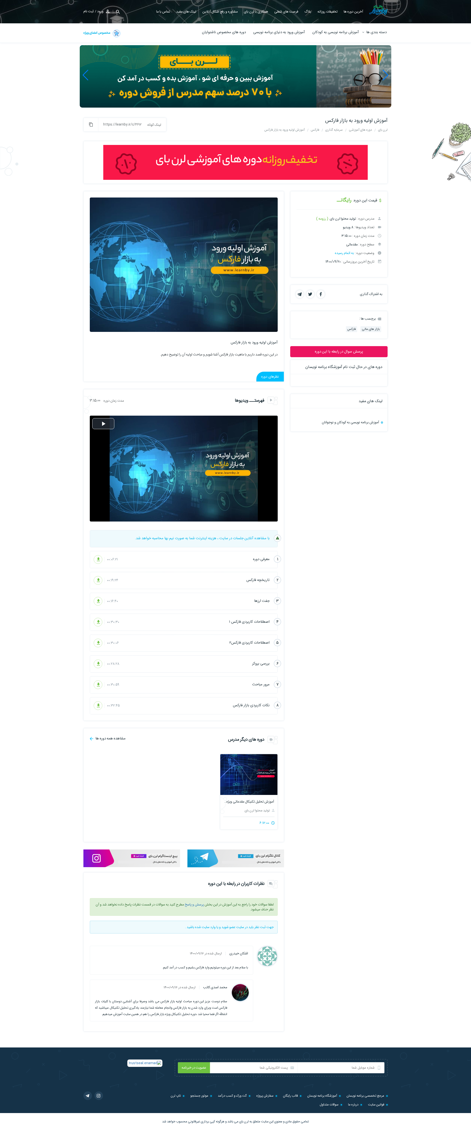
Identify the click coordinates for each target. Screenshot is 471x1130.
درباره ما (353, 1104)
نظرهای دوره (270, 376)
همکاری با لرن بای (256, 11)
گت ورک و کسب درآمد (232, 1095)
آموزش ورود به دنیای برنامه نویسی (279, 32)
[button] (385, 75)
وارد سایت (209, 927)
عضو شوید (229, 927)
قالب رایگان (290, 1095)
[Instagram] (98, 1095)
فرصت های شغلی (286, 11)
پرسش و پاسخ (194, 904)
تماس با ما (163, 11)
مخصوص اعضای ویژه (97, 32)
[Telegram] (87, 1095)
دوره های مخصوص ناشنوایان (224, 32)
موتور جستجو (199, 1095)
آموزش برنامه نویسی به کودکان (335, 32)
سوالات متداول (329, 1104)
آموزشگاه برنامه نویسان (322, 1095)
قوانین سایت (376, 1104)
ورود (100, 11)
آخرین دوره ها (353, 11)
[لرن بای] (378, 10)
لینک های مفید (186, 11)
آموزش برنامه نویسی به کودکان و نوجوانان (350, 422)
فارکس (351, 329)
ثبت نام (88, 11)
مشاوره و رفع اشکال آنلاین (220, 11)
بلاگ (307, 11)
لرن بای (244, 1121)
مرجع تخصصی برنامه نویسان (365, 1095)
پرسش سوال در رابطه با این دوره (339, 351)
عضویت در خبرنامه (194, 1067)
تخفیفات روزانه (327, 11)
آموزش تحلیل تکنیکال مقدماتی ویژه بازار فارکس (249, 801)
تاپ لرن (176, 1095)
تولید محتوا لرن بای (258, 810)
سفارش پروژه (265, 1095)
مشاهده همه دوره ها (110, 738)
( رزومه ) (322, 218)
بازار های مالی (371, 329)
